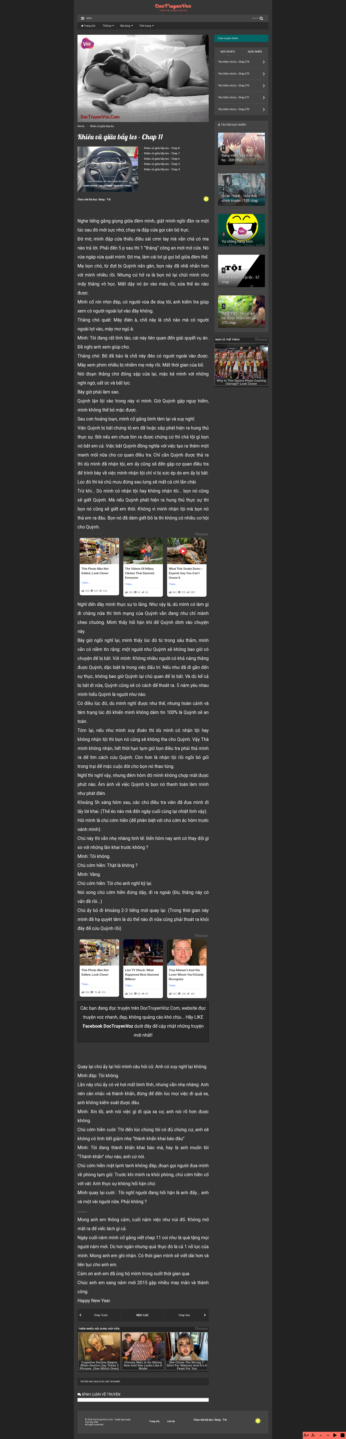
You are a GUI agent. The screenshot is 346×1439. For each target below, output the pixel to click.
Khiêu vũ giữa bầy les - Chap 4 (162, 169)
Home (80, 126)
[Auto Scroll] (335, 1435)
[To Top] (320, 1435)
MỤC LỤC (142, 1315)
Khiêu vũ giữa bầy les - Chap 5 (162, 164)
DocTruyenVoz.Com (160, 1008)
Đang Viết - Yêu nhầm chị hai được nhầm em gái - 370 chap (241, 318)
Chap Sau (184, 1315)
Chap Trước (101, 1315)
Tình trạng (145, 25)
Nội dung (125, 25)
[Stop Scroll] (342, 1435)
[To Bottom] (328, 1435)
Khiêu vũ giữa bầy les (102, 126)
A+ (306, 1435)
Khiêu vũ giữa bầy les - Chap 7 (162, 153)
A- (313, 1435)
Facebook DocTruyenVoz (108, 1026)
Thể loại (107, 25)
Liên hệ (171, 1421)
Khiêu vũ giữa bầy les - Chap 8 (162, 148)
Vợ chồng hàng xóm (237, 241)
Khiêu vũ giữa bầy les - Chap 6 (162, 158)
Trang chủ (89, 25)
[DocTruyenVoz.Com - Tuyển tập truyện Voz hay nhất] (173, 10)
